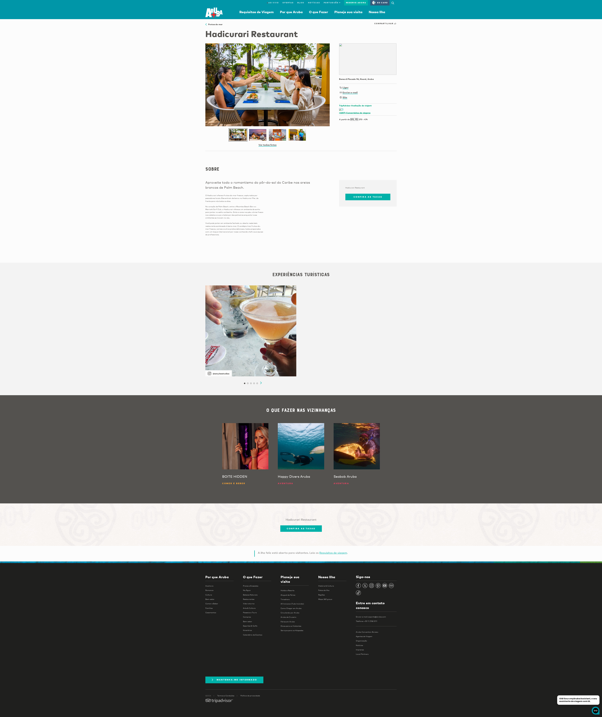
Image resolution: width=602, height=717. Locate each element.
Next (261, 383)
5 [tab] (257, 383)
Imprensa (360, 650)
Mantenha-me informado (237, 679)
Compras (247, 617)
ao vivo (273, 3)
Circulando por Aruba (290, 613)
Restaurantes (248, 599)
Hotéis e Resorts (287, 590)
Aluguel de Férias (288, 595)
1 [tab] (244, 383)
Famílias (209, 608)
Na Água (247, 590)
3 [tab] (250, 383)
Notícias (314, 3)
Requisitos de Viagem (256, 12)
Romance (209, 590)
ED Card (382, 3)
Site (345, 97)
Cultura (208, 595)
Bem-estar (209, 599)
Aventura (209, 586)
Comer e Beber (211, 604)
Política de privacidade (250, 696)
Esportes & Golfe (250, 626)
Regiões (321, 595)
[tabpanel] (250, 330)
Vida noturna (248, 604)
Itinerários (247, 630)
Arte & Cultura (249, 608)
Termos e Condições (225, 696)
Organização (361, 641)
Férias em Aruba (288, 622)
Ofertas (288, 3)
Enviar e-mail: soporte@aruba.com (371, 617)
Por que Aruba (291, 12)
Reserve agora (356, 3)
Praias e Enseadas (250, 586)
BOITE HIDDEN (234, 476)
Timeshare (285, 599)
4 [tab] (254, 383)
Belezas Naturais (250, 595)
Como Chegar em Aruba (291, 608)
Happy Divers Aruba (294, 476)
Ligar (346, 87)
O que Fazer (318, 12)
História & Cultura (326, 586)
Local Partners (362, 654)
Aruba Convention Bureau (367, 632)
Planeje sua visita (348, 12)
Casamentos (210, 612)
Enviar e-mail (350, 92)
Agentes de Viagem (364, 636)
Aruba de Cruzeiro (288, 617)
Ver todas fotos (268, 144)
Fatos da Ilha (323, 590)
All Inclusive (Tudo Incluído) (292, 604)
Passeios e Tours (250, 612)
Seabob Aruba (345, 476)
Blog (300, 3)
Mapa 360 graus (325, 599)
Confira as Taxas (368, 197)
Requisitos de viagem (333, 552)
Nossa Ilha (377, 12)
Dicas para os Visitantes (291, 626)
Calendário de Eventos (252, 635)
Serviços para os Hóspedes (292, 630)
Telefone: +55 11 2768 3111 (366, 621)
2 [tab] (247, 383)
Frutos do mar (214, 24)
